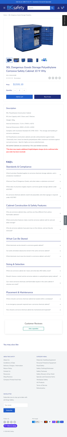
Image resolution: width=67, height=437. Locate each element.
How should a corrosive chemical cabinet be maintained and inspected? (28, 310)
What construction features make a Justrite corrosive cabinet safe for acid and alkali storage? (30, 221)
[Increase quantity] (24, 90)
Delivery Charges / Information (13, 366)
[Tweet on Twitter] (56, 78)
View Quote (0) (64, 20)
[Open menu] (4, 8)
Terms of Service (42, 385)
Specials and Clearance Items (46, 377)
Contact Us (6, 371)
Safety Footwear (42, 371)
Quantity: (9, 90)
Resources (6, 374)
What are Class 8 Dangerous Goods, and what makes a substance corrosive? (30, 181)
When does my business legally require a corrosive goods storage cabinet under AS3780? (31, 188)
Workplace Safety (42, 380)
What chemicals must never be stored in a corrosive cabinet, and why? (28, 256)
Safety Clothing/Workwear (45, 368)
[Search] (52, 8)
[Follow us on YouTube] (14, 422)
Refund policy (41, 388)
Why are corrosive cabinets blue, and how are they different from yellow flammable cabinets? (29, 213)
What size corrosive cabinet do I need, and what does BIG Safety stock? (28, 271)
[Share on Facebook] (49, 78)
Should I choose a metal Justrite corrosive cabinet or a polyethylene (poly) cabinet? (32, 276)
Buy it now (47, 97)
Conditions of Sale (9, 363)
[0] (62, 8)
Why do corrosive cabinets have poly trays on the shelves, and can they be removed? (29, 229)
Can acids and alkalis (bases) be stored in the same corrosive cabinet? (28, 251)
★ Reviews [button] (65, 220)
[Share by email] (59, 78)
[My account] (58, 8)
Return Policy (7, 368)
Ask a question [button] (33, 329)
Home (5, 15)
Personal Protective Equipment (46, 363)
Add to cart (19, 97)
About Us (6, 360)
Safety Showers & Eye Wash (45, 374)
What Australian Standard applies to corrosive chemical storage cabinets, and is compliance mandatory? (31, 174)
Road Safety (40, 366)
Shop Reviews (7, 377)
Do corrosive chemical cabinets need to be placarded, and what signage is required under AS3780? (32, 196)
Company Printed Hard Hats (12, 380)
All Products (40, 382)
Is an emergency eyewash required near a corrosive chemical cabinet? (28, 304)
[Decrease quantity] (15, 90)
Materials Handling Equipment (46, 360)
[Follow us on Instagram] (11, 422)
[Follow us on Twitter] (8, 422)
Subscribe (9, 410)
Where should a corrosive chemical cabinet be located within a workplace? (29, 299)
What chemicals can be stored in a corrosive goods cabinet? (24, 245)
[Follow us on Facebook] (4, 422)
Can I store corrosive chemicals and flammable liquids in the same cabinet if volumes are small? (30, 283)
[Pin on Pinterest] (53, 78)
